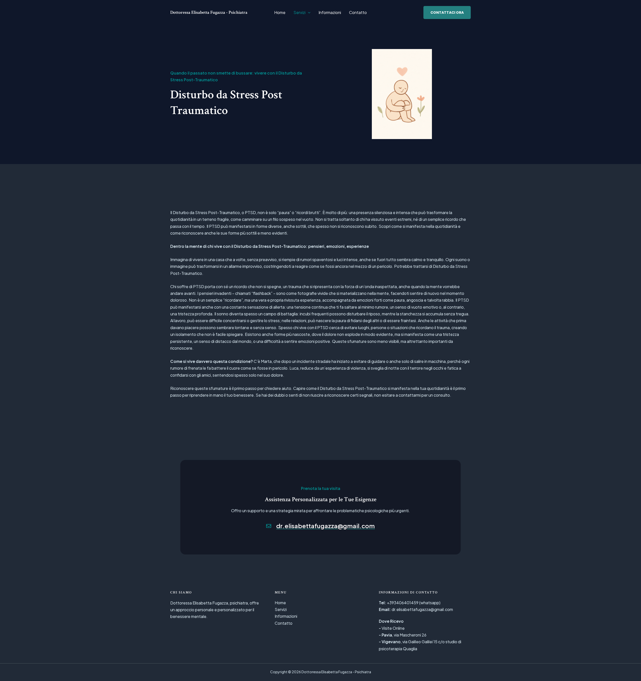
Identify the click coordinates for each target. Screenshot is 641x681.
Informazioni (329, 12)
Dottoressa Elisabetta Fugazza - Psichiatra (208, 12)
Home (279, 12)
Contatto (358, 12)
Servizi (299, 12)
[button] (307, 12)
